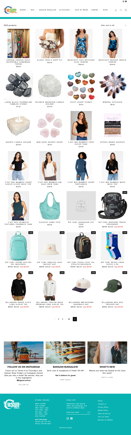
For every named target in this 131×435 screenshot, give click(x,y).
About (100, 401)
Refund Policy (103, 410)
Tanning (95, 10)
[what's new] (107, 352)
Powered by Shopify (65, 428)
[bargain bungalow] (65, 352)
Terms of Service (104, 413)
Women (23, 10)
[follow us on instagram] (24, 352)
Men (33, 10)
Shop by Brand (81, 10)
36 (69, 319)
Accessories (65, 10)
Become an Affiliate (105, 420)
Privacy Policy (103, 407)
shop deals (65, 380)
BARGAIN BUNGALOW (47, 10)
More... (106, 10)
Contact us (102, 404)
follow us (24, 385)
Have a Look (107, 377)
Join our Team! (103, 417)
